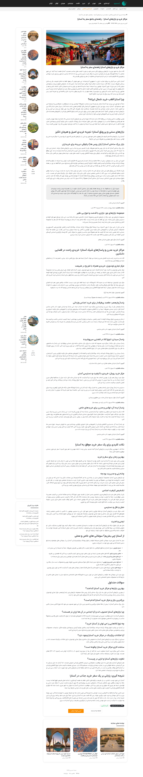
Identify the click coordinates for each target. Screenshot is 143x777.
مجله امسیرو (123, 9)
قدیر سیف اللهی (34, 521)
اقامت (78, 3)
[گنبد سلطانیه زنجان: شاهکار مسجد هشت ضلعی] (33, 241)
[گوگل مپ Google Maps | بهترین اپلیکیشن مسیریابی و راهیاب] (85, 740)
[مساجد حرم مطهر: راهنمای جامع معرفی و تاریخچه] (33, 423)
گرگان (50, 3)
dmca (77, 773)
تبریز (83, 3)
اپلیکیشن (70, 3)
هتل (99, 3)
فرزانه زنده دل (34, 534)
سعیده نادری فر (34, 511)
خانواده (102, 9)
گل (89, 3)
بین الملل (115, 9)
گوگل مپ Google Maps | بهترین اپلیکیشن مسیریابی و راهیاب (87, 755)
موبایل (63, 3)
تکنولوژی (96, 9)
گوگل (56, 3)
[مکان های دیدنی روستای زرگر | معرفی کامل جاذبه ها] (33, 127)
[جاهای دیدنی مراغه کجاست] (33, 161)
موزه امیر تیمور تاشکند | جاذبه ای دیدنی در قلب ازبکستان (23, 38)
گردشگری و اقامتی (87, 9)
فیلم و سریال (71, 9)
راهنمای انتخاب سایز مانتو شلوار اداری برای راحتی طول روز (28, 523)
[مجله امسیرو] (120, 3)
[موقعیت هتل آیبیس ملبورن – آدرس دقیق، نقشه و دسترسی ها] (33, 91)
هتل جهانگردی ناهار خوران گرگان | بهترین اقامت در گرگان (23, 323)
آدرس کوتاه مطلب (76, 711)
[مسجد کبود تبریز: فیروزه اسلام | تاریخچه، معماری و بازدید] (58, 740)
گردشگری (106, 3)
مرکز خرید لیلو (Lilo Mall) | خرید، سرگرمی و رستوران (22, 340)
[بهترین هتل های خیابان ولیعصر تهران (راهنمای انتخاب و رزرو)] (33, 108)
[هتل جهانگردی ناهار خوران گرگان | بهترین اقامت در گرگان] (33, 321)
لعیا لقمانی (35, 539)
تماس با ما (72, 773)
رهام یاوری (35, 529)
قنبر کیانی (35, 516)
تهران (94, 3)
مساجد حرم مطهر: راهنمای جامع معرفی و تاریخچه (22, 355)
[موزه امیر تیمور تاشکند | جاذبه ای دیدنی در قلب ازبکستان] (112, 740)
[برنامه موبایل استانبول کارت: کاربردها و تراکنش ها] (33, 144)
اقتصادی (108, 9)
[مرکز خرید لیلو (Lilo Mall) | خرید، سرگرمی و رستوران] (33, 340)
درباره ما (66, 773)
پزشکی (78, 9)
